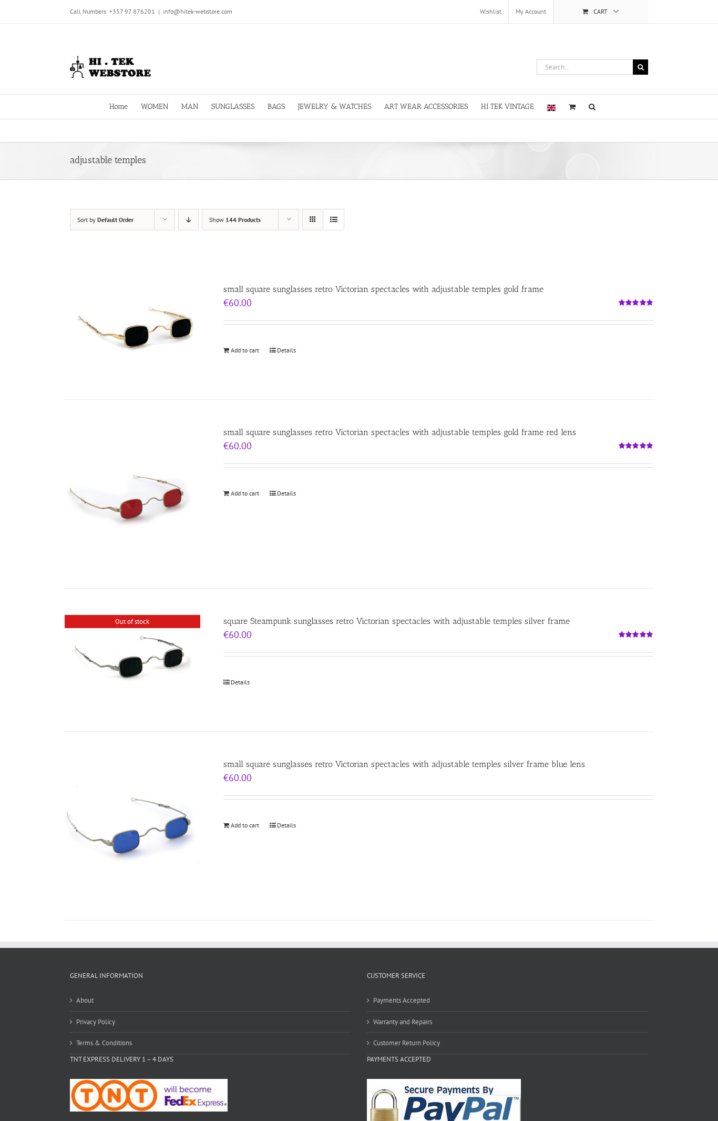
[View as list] (333, 219)
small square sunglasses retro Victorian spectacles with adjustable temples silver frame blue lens (404, 764)
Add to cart (245, 350)
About (85, 1000)
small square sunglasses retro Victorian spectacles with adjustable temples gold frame (383, 289)
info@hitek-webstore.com (197, 11)
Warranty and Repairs (402, 1021)
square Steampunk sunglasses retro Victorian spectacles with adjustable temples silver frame (396, 621)
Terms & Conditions (104, 1042)
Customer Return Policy (406, 1042)
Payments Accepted (401, 1000)
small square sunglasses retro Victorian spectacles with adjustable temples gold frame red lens (399, 432)
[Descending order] (188, 219)
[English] (551, 107)
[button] (592, 106)
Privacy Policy (95, 1021)
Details (286, 350)
